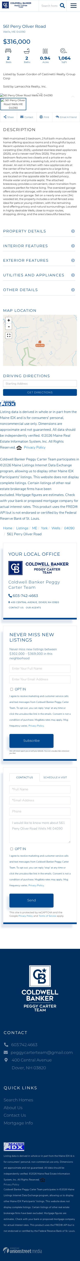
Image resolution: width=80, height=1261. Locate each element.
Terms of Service (47, 916)
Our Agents (33, 607)
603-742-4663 (25, 595)
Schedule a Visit (55, 777)
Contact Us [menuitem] (15, 1115)
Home (7, 528)
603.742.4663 (24, 1044)
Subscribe (31, 741)
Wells (55, 528)
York (44, 528)
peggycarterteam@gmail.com (42, 1052)
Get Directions (40, 392)
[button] (61, 5)
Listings (22, 528)
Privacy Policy (35, 447)
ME (34, 528)
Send (31, 900)
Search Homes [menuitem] (18, 1099)
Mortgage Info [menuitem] (18, 1123)
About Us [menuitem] (13, 1107)
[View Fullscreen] (9, 335)
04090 (69, 528)
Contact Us (16, 607)
